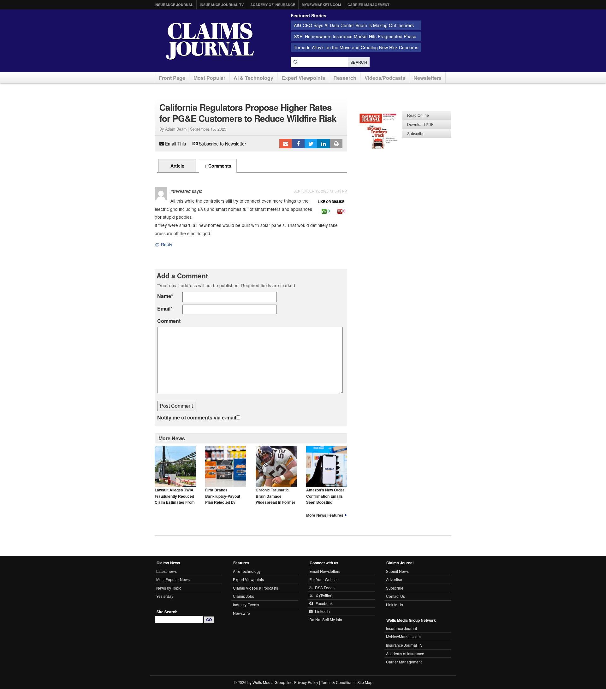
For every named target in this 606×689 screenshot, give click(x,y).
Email (163, 308)
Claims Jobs (243, 596)
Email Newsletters (324, 571)
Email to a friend (285, 143)
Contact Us (395, 596)
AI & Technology (253, 77)
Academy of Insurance (272, 4)
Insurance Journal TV (222, 4)
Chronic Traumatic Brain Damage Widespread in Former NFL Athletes (275, 499)
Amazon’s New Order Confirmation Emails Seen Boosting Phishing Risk (325, 499)
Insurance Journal (174, 4)
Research (344, 77)
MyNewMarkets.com (321, 4)
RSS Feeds (325, 587)
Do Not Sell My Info (325, 619)
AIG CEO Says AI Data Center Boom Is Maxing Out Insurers (354, 25)
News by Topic (168, 588)
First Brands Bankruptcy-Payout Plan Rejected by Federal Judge (222, 499)
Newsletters (427, 77)
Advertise (394, 579)
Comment (169, 320)
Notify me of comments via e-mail (196, 417)
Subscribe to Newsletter (222, 143)
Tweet (311, 143)
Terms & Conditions (337, 682)
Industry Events (246, 604)
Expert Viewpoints (303, 77)
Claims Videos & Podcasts (255, 588)
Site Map (364, 682)
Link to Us (394, 604)
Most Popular (209, 77)
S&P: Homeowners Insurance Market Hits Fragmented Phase (355, 36)
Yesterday (164, 596)
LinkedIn (323, 143)
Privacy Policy (306, 682)
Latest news (166, 571)
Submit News (397, 571)
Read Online (418, 115)
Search (358, 62)
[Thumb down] (339, 211)
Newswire (241, 613)
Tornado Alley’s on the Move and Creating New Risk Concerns (356, 47)
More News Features (324, 515)
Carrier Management (368, 4)
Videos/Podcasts (385, 77)
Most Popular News (173, 579)
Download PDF (420, 124)
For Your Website (324, 579)
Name (164, 296)
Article (177, 166)
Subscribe (416, 134)
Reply (166, 244)
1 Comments (218, 166)
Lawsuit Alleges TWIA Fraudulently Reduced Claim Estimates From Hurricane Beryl (175, 499)
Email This (175, 143)
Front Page (172, 77)
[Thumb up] (324, 211)
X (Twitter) (324, 595)
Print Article (336, 143)
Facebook (298, 143)
